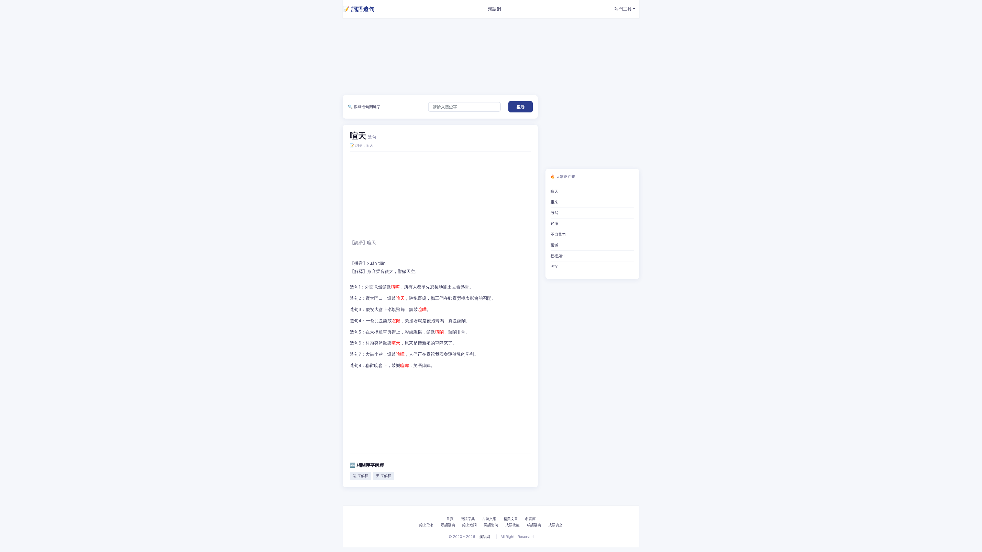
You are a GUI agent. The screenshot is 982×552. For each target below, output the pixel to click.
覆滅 (554, 245)
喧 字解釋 (360, 476)
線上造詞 (469, 525)
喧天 (554, 191)
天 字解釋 (383, 476)
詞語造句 (491, 525)
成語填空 (555, 525)
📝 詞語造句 (359, 9)
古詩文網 (489, 518)
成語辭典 (534, 525)
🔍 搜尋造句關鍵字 (364, 106)
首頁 (449, 518)
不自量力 (558, 234)
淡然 (554, 213)
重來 (554, 202)
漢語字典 (468, 518)
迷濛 (554, 223)
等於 (554, 266)
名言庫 (530, 518)
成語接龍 (512, 525)
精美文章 (511, 518)
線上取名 (426, 525)
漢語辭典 (448, 525)
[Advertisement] (496, 57)
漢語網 (494, 9)
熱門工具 (623, 9)
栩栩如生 (558, 256)
